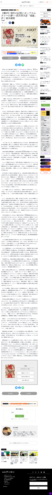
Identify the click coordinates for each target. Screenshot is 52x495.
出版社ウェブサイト (25, 373)
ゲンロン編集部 (4, 461)
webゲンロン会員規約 (8, 478)
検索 (49, 9)
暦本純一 (12, 462)
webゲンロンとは (7, 475)
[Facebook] (33, 472)
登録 (38, 487)
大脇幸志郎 (45, 68)
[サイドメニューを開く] (1, 2)
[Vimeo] (41, 472)
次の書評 (28, 58)
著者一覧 (46, 16)
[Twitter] (38, 472)
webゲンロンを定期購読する (45, 166)
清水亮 (15, 462)
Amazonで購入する (25, 376)
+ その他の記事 (15, 429)
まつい (46, 85)
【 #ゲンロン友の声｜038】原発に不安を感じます (45, 91)
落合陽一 (12, 463)
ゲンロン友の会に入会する (46, 169)
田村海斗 (44, 78)
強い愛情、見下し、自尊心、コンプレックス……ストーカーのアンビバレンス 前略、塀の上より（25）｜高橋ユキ (45, 40)
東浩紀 (21, 462)
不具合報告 (45, 172)
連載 (41, 78)
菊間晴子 (46, 33)
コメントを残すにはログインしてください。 (19, 443)
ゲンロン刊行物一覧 (46, 163)
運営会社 (6, 481)
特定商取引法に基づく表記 (9, 476)
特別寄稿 (42, 33)
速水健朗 (3, 20)
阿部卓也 (44, 62)
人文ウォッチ (25, 5)
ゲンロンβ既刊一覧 (45, 160)
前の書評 (10, 58)
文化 (41, 53)
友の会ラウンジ (31, 5)
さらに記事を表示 (45, 153)
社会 (41, 68)
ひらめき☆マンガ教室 (33, 462)
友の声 (21, 5)
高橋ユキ (46, 44)
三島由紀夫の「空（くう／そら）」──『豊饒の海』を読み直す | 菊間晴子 (45, 31)
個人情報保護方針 (7, 479)
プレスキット (7, 484)
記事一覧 (46, 13)
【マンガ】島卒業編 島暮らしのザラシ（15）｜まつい (45, 83)
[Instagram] (35, 472)
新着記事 (42, 44)
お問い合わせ (7, 482)
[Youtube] (44, 472)
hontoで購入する (25, 380)
